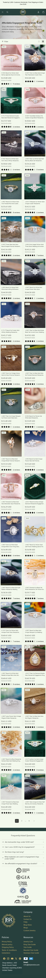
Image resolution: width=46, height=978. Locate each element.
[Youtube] (12, 958)
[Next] (34, 820)
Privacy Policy (7, 941)
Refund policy (7, 944)
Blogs (26, 927)
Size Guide (28, 947)
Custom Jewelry (29, 930)
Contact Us (28, 919)
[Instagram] (8, 958)
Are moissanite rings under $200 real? (19, 842)
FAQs (25, 922)
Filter (6, 41)
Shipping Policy (8, 947)
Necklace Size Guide (31, 953)
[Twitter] (16, 958)
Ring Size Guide (30, 944)
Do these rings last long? (14, 852)
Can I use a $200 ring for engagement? (20, 847)
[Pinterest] (20, 958)
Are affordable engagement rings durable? (21, 863)
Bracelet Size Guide (31, 950)
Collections (6, 953)
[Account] (38, 12)
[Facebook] (4, 958)
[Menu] (2, 12)
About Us (27, 916)
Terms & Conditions (9, 950)
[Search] (7, 12)
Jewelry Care (28, 941)
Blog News (28, 925)
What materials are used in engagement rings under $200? (22, 858)
